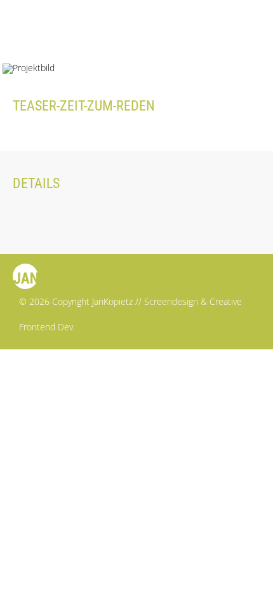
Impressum (38, 359)
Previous (207, 34)
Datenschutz (43, 379)
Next (242, 34)
